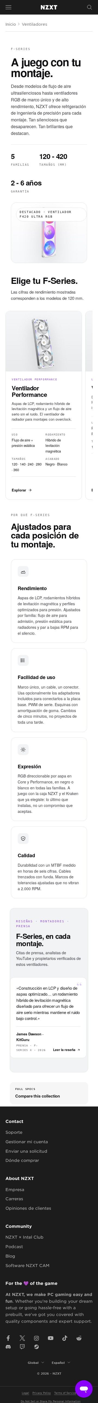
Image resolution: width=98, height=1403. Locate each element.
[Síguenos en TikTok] (65, 1338)
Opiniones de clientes (28, 1208)
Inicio (10, 24)
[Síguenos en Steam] (36, 1346)
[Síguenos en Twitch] (22, 1346)
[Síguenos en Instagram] (36, 1338)
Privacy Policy (41, 1392)
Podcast (14, 1246)
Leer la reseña (64, 1049)
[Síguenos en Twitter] (22, 1338)
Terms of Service (65, 1392)
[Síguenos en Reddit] (79, 1338)
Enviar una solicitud (26, 1150)
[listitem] (43, 405)
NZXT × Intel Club (24, 1236)
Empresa (14, 1189)
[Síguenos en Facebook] (8, 1338)
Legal (25, 1392)
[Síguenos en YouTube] (50, 1338)
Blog (10, 1255)
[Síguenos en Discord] (8, 1346)
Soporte (13, 1132)
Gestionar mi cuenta (26, 1141)
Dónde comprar (22, 1160)
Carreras (14, 1198)
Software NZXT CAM (27, 1265)
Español (58, 1362)
